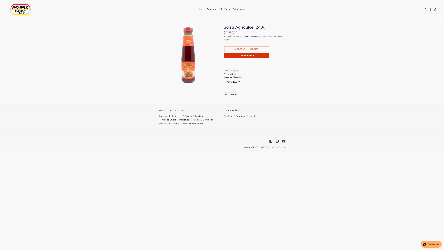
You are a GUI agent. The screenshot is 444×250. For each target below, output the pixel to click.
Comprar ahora (246, 55)
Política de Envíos (167, 119)
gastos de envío (251, 36)
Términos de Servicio (169, 116)
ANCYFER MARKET (259, 147)
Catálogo (228, 116)
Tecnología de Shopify (276, 147)
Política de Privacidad (193, 116)
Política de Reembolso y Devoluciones (197, 119)
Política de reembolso (193, 123)
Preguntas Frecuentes (246, 116)
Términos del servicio (169, 123)
